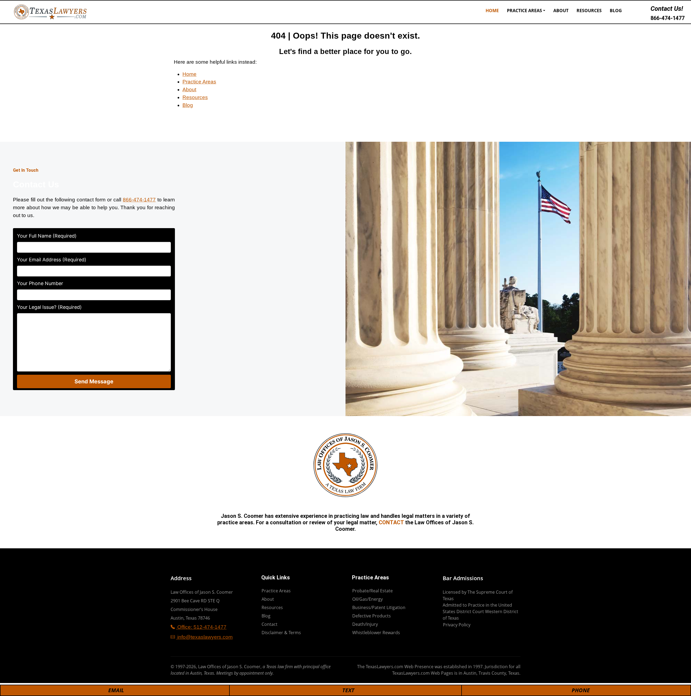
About (560, 10)
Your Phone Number (40, 283)
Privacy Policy (456, 625)
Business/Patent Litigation (378, 607)
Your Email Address (51, 259)
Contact (269, 624)
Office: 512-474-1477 (201, 627)
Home (492, 10)
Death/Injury (365, 624)
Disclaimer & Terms (281, 633)
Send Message (93, 381)
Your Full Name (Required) (47, 236)
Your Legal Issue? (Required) (49, 307)
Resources (589, 10)
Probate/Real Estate (372, 591)
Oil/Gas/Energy (367, 599)
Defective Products (371, 616)
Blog (616, 10)
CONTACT (391, 522)
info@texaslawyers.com (204, 637)
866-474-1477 (668, 18)
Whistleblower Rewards (376, 633)
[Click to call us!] (644, 12)
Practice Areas (524, 10)
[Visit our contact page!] (634, 12)
